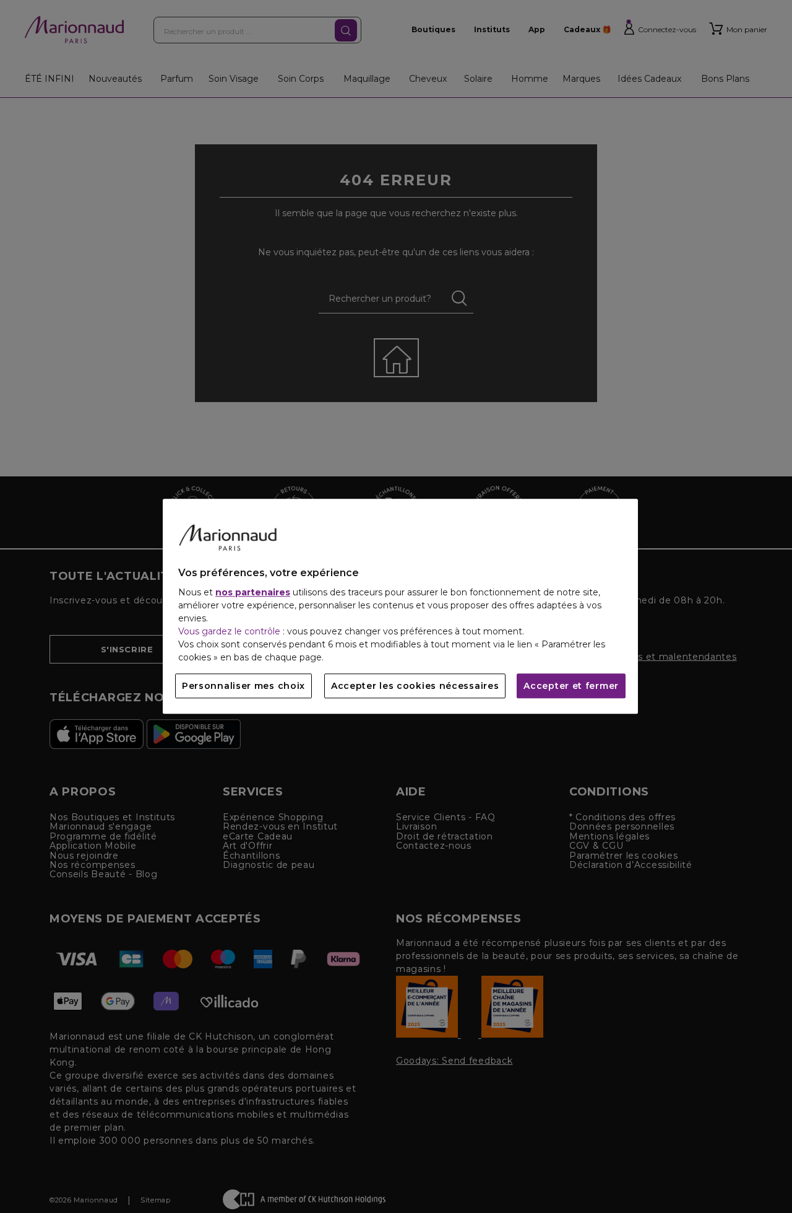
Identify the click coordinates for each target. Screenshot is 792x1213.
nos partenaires (252, 592)
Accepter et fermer (571, 686)
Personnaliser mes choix (243, 686)
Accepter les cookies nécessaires (415, 686)
